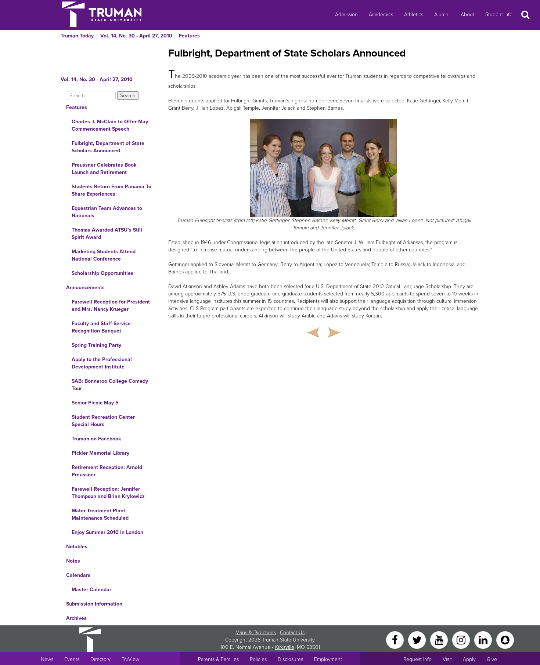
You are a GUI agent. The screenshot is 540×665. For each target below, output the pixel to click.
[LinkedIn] (484, 639)
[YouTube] (440, 639)
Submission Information (94, 604)
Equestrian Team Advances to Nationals (107, 212)
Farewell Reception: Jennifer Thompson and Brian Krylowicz (108, 492)
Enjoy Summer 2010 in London (107, 532)
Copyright (236, 640)
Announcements (85, 287)
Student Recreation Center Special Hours (103, 421)
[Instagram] (462, 639)
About (467, 14)
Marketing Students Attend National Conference (104, 255)
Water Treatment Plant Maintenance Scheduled (100, 514)
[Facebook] (396, 639)
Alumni (442, 14)
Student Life (498, 14)
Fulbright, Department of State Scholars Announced (108, 147)
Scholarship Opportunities (102, 273)
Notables (76, 547)
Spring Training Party (96, 345)
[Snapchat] (505, 639)
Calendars (78, 575)
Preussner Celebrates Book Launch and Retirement (104, 168)
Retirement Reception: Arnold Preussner (107, 471)
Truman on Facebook (96, 439)
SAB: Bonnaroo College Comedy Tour (110, 385)
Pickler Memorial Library (100, 453)
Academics (381, 14)
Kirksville (284, 647)
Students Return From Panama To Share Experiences (111, 190)
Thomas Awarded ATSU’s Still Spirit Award (107, 233)
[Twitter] (418, 639)
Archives (76, 618)
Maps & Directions (255, 632)
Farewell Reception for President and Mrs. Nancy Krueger (111, 305)
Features (189, 36)
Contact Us (292, 632)
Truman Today (77, 36)
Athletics (413, 14)
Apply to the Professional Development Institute (102, 363)
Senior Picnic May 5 (95, 403)
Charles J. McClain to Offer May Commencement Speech (110, 125)
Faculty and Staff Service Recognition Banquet (101, 327)
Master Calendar (91, 589)
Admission (346, 14)
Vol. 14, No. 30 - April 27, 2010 (136, 36)
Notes (73, 561)
